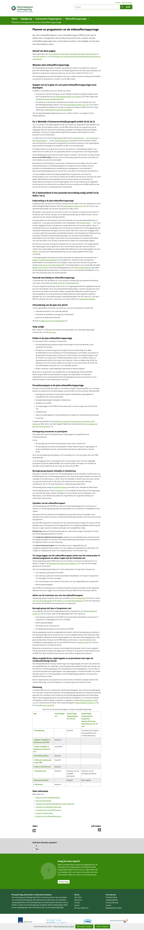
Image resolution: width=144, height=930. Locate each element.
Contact (117, 2)
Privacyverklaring (112, 902)
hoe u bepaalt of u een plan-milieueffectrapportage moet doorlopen (72, 54)
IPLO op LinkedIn (81, 908)
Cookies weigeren (102, 926)
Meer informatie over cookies (64, 926)
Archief (76, 905)
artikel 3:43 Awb (84, 642)
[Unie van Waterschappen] (56, 921)
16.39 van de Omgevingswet (43, 601)
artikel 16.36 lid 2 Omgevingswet (65, 283)
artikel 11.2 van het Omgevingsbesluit (71, 601)
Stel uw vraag (127, 2)
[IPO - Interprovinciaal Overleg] (119, 921)
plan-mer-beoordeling (82, 267)
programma (95, 138)
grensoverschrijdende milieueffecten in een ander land (55, 804)
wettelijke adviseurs (61, 487)
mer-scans (52, 332)
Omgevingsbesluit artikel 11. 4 (86, 703)
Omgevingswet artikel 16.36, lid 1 (78, 105)
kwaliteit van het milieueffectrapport (48, 816)
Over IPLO (60, 907)
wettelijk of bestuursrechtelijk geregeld (49, 99)
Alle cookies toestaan (84, 926)
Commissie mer (61, 490)
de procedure (40, 56)
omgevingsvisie (79, 138)
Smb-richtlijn (87, 223)
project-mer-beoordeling (44, 813)
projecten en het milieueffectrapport (48, 810)
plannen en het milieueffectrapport (48, 797)
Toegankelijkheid (112, 900)
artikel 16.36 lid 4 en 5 (42, 267)
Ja (36, 846)
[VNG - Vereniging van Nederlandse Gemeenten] (87, 921)
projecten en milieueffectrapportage (48, 807)
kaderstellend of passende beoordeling (58, 110)
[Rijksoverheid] (24, 921)
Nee (37, 849)
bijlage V (37, 251)
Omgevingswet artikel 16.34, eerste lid (70, 96)
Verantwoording (111, 897)
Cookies (108, 905)
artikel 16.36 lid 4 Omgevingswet (51, 265)
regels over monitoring (46, 705)
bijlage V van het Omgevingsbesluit (46, 260)
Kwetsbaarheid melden (114, 908)
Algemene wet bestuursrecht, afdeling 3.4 (64, 563)
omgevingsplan (42, 140)
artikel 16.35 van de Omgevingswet (53, 321)
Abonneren (78, 900)
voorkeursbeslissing (61, 140)
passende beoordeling (87, 299)
